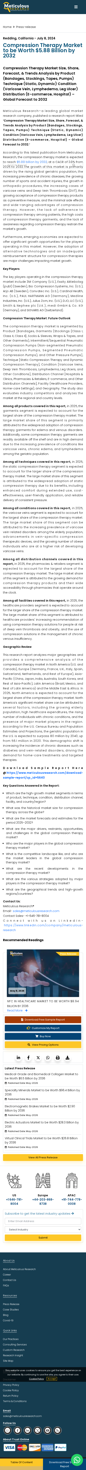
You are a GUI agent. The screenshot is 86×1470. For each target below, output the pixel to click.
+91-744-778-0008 (71, 1202)
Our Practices (11, 1339)
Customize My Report (45, 1028)
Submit (43, 1238)
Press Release (11, 1304)
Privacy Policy (11, 1385)
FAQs (6, 1285)
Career (7, 1274)
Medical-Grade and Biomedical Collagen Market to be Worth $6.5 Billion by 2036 (41, 1076)
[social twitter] (37, 1430)
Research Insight (13, 1355)
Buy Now (45, 1036)
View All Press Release (43, 1157)
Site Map (8, 1361)
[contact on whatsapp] (77, 1460)
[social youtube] (47, 1430)
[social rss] (57, 1430)
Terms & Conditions (15, 1401)
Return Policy (10, 1395)
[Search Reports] (73, 165)
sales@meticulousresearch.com (36, 911)
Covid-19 (8, 1320)
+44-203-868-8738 (43, 1202)
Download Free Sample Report (45, 1020)
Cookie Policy (36, 1378)
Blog (5, 1315)
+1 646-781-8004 (14, 1202)
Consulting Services (15, 1344)
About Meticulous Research (19, 1269)
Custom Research (14, 1350)
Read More (16, 1010)
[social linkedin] (27, 1430)
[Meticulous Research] (18, 1057)
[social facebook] (17, 1430)
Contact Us (9, 1280)
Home (7, 27)
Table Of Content (22, 1462)
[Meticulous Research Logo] (16, 7)
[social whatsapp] (7, 1430)
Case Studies (11, 1309)
